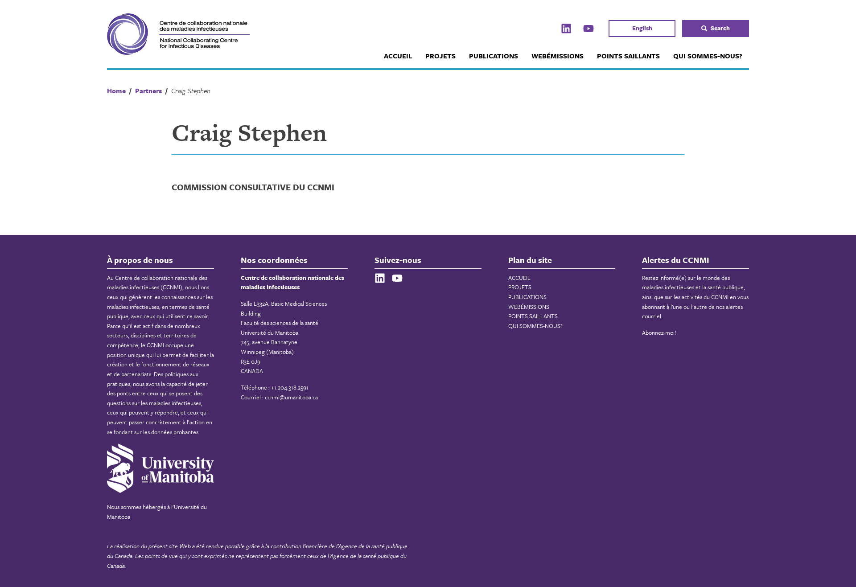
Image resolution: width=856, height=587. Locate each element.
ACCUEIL (398, 56)
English (642, 28)
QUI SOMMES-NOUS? (707, 56)
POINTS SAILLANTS (628, 56)
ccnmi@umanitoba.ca (291, 397)
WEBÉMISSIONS (557, 56)
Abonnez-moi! (659, 332)
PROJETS (440, 56)
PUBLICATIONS (493, 56)
